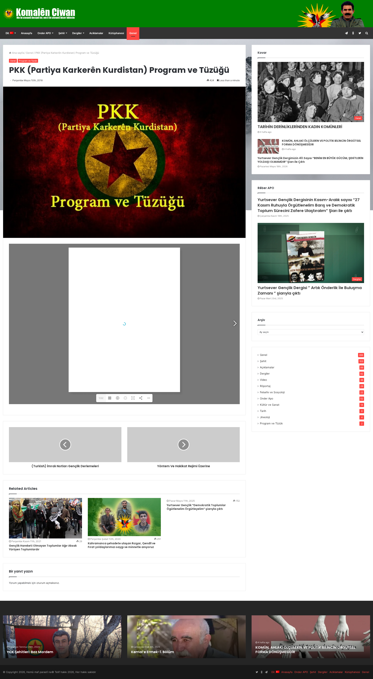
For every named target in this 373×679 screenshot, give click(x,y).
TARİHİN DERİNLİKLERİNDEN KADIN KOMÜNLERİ (300, 126)
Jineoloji (265, 417)
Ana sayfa (17, 52)
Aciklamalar (96, 33)
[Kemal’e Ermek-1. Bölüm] (186, 636)
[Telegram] (346, 33)
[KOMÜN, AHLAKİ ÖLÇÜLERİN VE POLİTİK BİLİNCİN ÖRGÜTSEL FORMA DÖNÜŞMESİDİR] (268, 146)
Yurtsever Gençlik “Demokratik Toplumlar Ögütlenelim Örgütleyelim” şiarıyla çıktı (196, 507)
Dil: (8, 33)
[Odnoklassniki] (353, 33)
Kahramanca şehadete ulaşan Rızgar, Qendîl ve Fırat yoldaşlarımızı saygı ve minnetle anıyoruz (121, 545)
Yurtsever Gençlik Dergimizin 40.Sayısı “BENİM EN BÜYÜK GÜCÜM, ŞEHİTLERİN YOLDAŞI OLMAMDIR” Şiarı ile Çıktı (310, 160)
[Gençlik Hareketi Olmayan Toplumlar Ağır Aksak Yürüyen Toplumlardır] (45, 518)
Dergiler (77, 33)
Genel (133, 33)
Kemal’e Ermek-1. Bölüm (152, 651)
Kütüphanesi (116, 33)
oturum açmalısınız (48, 582)
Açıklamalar (267, 367)
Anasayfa (26, 33)
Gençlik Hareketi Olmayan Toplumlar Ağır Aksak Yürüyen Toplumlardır (43, 547)
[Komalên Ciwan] (48, 13)
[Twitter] (359, 33)
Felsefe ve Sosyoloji (272, 392)
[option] (62, 636)
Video (263, 379)
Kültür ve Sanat (269, 404)
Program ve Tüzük (28, 60)
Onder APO (44, 33)
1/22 (101, 398)
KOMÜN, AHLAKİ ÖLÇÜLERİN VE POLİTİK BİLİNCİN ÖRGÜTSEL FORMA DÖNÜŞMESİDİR (321, 143)
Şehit (61, 33)
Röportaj (265, 386)
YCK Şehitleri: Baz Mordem (30, 651)
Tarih (263, 411)
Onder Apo (266, 398)
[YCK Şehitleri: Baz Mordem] (62, 636)
